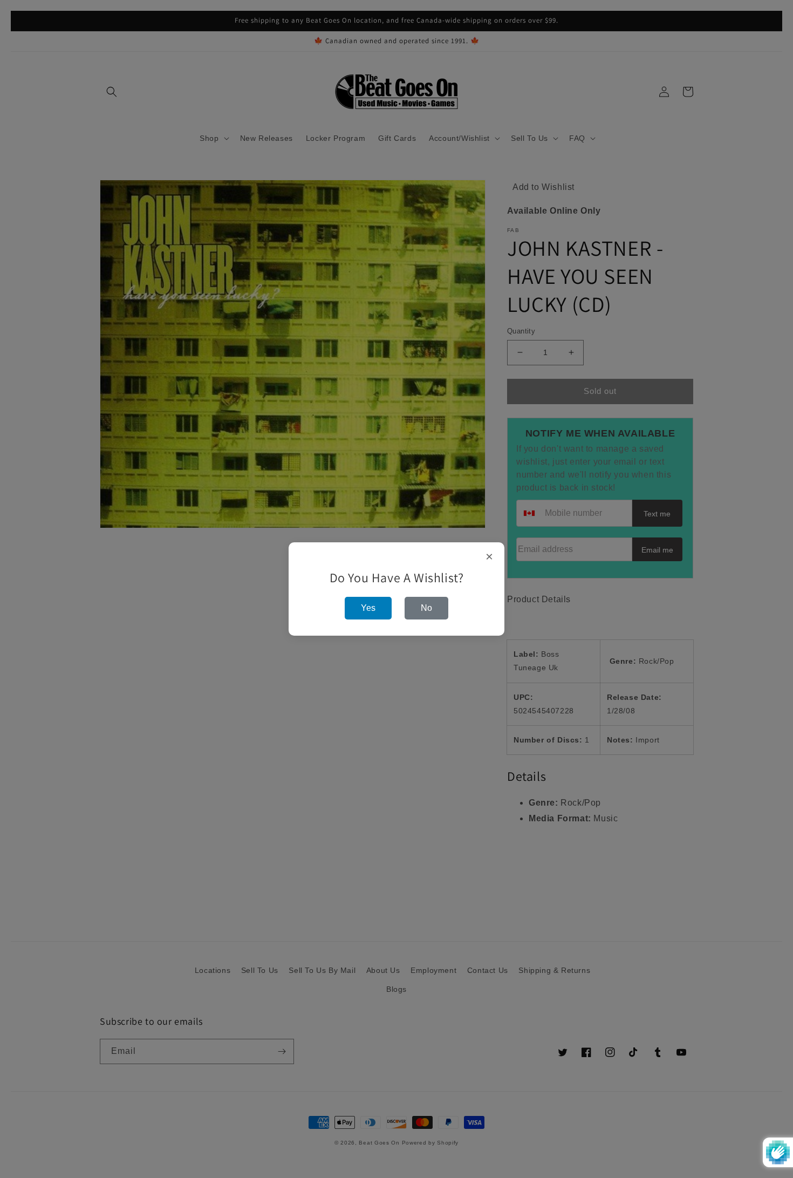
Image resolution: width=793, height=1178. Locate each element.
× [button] (490, 556)
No (426, 607)
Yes (368, 607)
